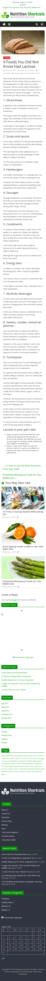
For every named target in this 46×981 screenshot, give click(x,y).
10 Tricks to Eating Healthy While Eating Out (23, 513)
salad (21, 769)
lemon (32, 766)
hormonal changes (7, 766)
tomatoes (22, 771)
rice (18, 769)
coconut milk (31, 758)
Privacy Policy (6, 821)
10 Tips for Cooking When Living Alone (16, 676)
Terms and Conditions (9, 832)
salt (25, 769)
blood (16, 756)
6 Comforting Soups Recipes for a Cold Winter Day (20, 875)
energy (16, 73)
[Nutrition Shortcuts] (4, 24)
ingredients (16, 766)
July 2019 (4, 703)
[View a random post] (42, 24)
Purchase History (7, 836)
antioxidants (5, 756)
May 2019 (5, 707)
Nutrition (4, 739)
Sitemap (4, 825)
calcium (35, 756)
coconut (23, 758)
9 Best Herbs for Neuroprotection (14, 673)
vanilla (34, 771)
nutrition (4, 769)
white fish (39, 771)
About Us (4, 810)
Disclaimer (5, 817)
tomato (16, 771)
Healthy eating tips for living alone (31, 763)
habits (32, 73)
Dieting (6, 58)
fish (28, 761)
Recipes (4, 742)
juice (22, 766)
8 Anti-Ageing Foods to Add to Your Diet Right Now (23, 548)
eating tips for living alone (18, 761)
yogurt (3, 774)
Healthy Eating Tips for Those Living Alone (17, 680)
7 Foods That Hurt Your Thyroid (13, 690)
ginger (35, 761)
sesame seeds (34, 769)
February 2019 (6, 714)
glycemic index (24, 73)
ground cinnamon (11, 763)
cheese (11, 758)
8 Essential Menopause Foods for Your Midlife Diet (22, 476)
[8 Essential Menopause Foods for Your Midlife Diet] (23, 557)
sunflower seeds (6, 771)
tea (13, 771)
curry (8, 761)
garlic (31, 761)
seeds (28, 769)
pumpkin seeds (12, 769)
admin (21, 70)
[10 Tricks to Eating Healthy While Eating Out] (23, 488)
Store (3, 828)
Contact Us (5, 813)
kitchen (38, 73)
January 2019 (6, 718)
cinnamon (17, 758)
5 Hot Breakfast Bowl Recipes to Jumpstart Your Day (21, 882)
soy (40, 769)
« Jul (2, 958)
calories (41, 756)
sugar (43, 769)
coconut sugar (40, 758)
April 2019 (5, 711)
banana (11, 756)
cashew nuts (5, 758)
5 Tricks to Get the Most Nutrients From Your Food (22, 467)
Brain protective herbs (26, 756)
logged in (16, 600)
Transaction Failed (8, 840)
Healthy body (6, 735)
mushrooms (38, 766)
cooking (3, 761)
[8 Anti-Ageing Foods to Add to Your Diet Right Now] (23, 523)
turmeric (28, 771)
